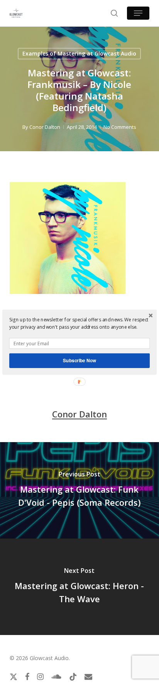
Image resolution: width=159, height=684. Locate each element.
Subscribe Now (79, 360)
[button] (79, 323)
